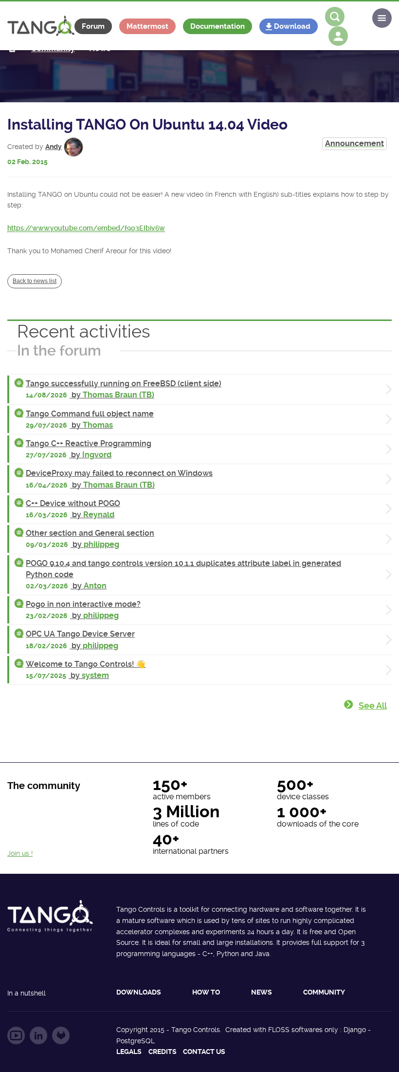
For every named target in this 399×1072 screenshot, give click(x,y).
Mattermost (147, 26)
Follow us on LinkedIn (38, 1035)
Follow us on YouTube (16, 1035)
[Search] (335, 16)
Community (324, 992)
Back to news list (34, 281)
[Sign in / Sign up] (338, 36)
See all (373, 705)
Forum (93, 26)
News (261, 992)
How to (206, 992)
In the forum (59, 350)
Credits (162, 1051)
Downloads (138, 992)
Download (292, 26)
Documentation (217, 26)
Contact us (204, 1051)
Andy (53, 146)
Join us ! (20, 853)
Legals (129, 1051)
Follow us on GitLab (61, 1035)
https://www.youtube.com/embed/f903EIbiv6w (86, 228)
